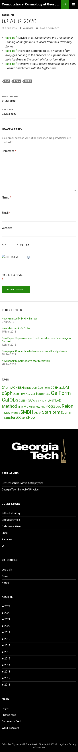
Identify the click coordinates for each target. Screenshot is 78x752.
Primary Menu (73, 4)
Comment (9, 151)
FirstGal (46, 394)
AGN (14, 387)
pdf (14, 37)
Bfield (27, 387)
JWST (51, 400)
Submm (66, 413)
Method (9, 406)
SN (40, 413)
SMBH (28, 81)
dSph (7, 393)
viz (23, 418)
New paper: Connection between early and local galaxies (34, 351)
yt (3, 545)
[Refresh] (29, 257)
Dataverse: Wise (11, 526)
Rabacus (7, 539)
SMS (36, 413)
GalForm (61, 393)
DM (66, 387)
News (5, 576)
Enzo (5, 532)
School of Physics (11, 744)
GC (30, 400)
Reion (17, 81)
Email (6, 212)
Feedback (30, 394)
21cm (6, 387)
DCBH (54, 387)
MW (38, 406)
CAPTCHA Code (12, 275)
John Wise (27, 28)
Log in (5, 708)
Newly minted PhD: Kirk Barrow (19, 318)
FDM (22, 394)
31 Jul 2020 (11, 98)
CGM (34, 387)
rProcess (15, 412)
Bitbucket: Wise (11, 519)
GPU (35, 401)
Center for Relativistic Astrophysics (23, 483)
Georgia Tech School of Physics (20, 489)
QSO (7, 81)
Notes (5, 582)
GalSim (23, 400)
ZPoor (31, 417)
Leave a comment (49, 28)
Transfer (8, 417)
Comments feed (11, 721)
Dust (16, 394)
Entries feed (9, 714)
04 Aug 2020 (9, 111)
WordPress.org (10, 727)
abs (8, 37)
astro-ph (8, 15)
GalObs (10, 400)
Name (6, 197)
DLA (61, 388)
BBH (21, 387)
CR (48, 388)
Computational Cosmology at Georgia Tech (31, 4)
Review (6, 412)
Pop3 (50, 406)
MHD (20, 407)
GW (40, 401)
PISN (43, 407)
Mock (32, 406)
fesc (39, 394)
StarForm (51, 412)
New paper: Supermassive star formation (26, 361)
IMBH (44, 401)
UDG (19, 417)
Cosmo (42, 387)
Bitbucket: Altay (11, 513)
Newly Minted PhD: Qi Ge (16, 328)
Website (7, 228)
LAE (58, 400)
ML (25, 407)
